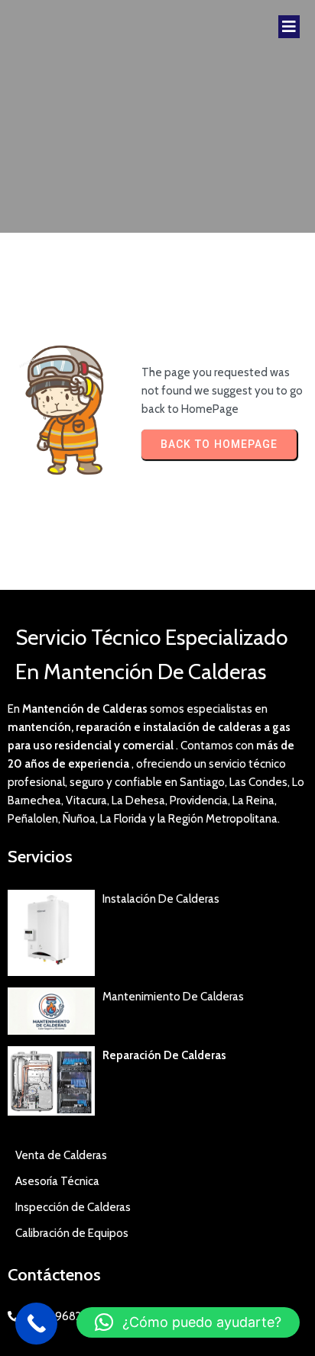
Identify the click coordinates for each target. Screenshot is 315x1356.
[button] (188, 1322)
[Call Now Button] (36, 1324)
